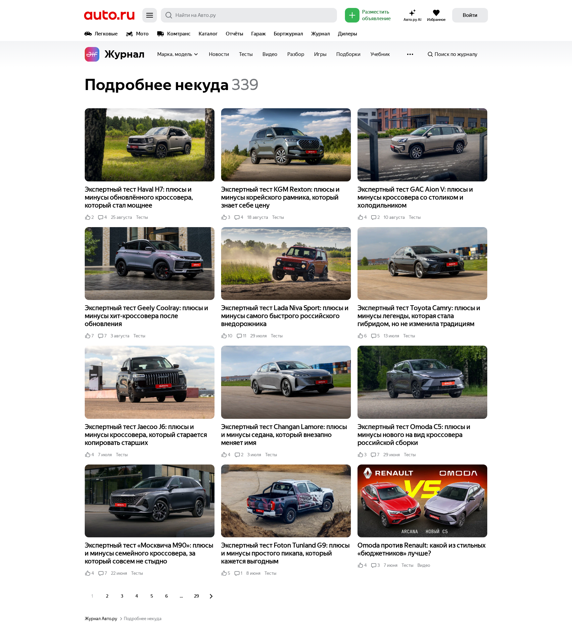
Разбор (295, 54)
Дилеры (347, 34)
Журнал (320, 34)
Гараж (258, 34)
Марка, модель (174, 54)
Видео (269, 54)
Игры (320, 54)
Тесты (246, 54)
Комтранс (179, 34)
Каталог (208, 34)
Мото (142, 34)
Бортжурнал (288, 34)
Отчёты (234, 34)
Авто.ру (109, 15)
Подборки (348, 54)
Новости (219, 54)
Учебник (380, 54)
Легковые (106, 34)
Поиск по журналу (456, 54)
